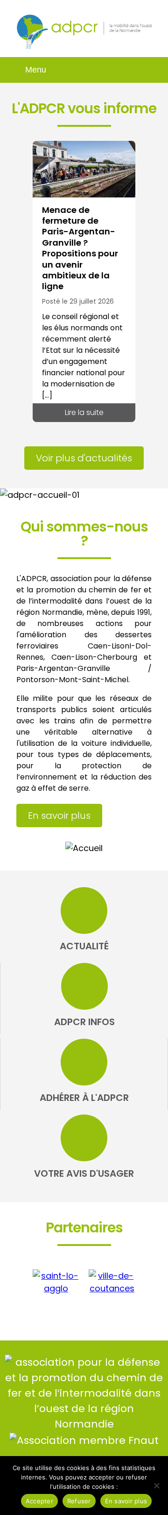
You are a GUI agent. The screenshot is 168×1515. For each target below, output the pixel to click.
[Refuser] (156, 1485)
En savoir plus (59, 815)
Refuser (79, 1501)
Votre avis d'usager (84, 1173)
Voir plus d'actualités (84, 458)
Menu (35, 69)
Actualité (84, 946)
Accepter (39, 1501)
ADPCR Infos (84, 1021)
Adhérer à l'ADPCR (84, 1097)
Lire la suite (84, 412)
